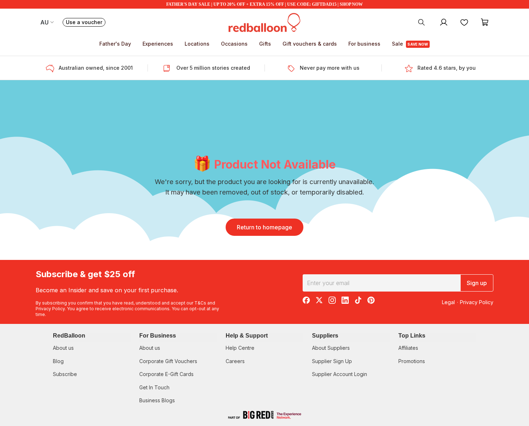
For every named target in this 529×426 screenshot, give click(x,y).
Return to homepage (264, 227)
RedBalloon (69, 336)
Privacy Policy (50, 308)
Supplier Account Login (339, 374)
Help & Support (247, 336)
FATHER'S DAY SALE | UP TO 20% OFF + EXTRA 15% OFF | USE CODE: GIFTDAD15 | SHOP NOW (264, 4)
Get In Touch (154, 387)
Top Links (411, 336)
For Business (157, 336)
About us (63, 348)
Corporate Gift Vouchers (168, 361)
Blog (58, 361)
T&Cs (200, 303)
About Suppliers (331, 348)
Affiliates (408, 348)
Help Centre (240, 348)
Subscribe (65, 374)
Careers (235, 361)
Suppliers (325, 336)
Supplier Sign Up (332, 361)
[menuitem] (421, 22)
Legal (448, 302)
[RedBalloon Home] (264, 22)
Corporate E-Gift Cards (166, 374)
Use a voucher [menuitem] (85, 23)
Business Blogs (157, 400)
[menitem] (464, 22)
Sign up (477, 283)
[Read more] (52, 68)
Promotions (411, 361)
